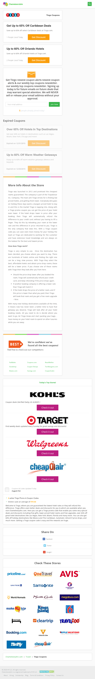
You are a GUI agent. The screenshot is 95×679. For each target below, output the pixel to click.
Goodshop (12, 367)
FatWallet (12, 362)
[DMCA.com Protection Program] (46, 671)
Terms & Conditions (36, 675)
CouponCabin (49, 371)
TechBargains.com (51, 367)
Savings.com (31, 371)
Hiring (12, 675)
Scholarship (19, 675)
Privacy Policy (49, 675)
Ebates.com (13, 371)
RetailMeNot (49, 362)
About (6, 675)
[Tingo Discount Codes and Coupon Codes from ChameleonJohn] (13, 4)
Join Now (54, 104)
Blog (26, 675)
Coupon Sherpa (32, 367)
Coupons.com (32, 362)
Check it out (47, 407)
